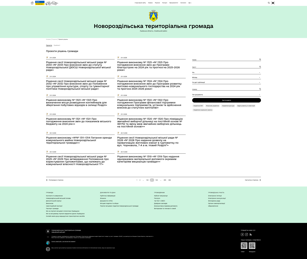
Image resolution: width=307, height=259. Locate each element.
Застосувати (226, 100)
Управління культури (228, 105)
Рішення (54, 39)
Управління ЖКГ (198, 105)
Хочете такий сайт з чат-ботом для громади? (63, 241)
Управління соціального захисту (202, 110)
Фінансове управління (212, 105)
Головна (48, 39)
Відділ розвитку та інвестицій (246, 105)
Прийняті (57, 45)
